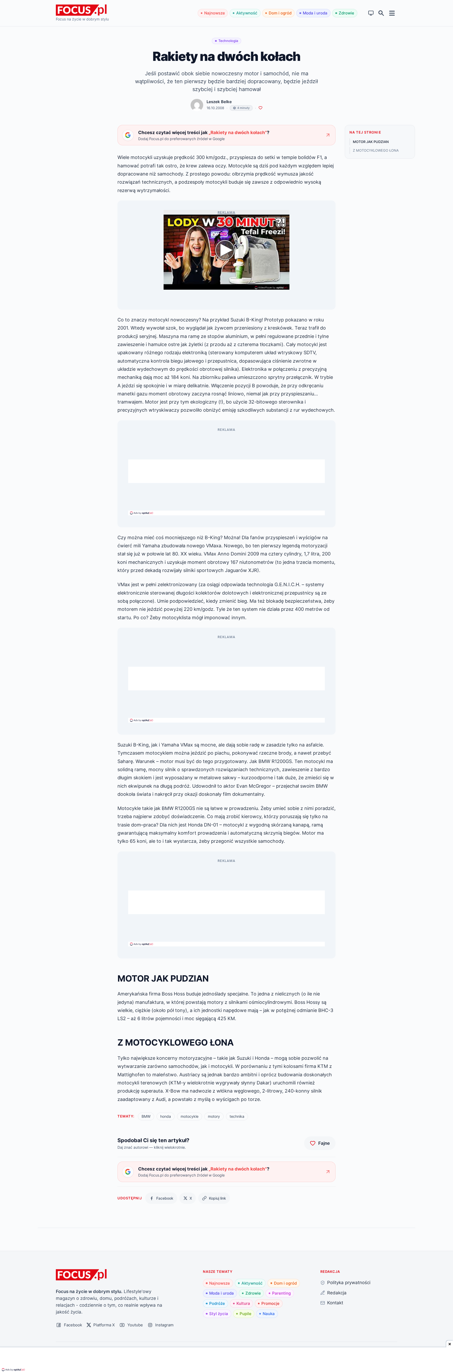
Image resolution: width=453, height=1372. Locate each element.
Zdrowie (346, 12)
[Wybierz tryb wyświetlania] (371, 13)
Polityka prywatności (348, 1282)
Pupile (245, 1313)
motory (214, 1116)
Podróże (217, 1303)
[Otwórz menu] (392, 13)
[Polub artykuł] (260, 108)
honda (165, 1116)
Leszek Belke (219, 102)
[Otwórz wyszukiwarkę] (381, 13)
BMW (146, 1116)
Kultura (243, 1303)
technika (237, 1116)
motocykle (189, 1116)
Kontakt (335, 1302)
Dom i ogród (280, 12)
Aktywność (246, 12)
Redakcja (337, 1292)
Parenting (281, 1293)
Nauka (269, 1313)
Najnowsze (214, 12)
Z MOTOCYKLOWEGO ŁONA (376, 150)
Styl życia (218, 1313)
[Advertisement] (226, 471)
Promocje (270, 1303)
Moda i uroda (315, 12)
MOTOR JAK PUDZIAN (371, 142)
